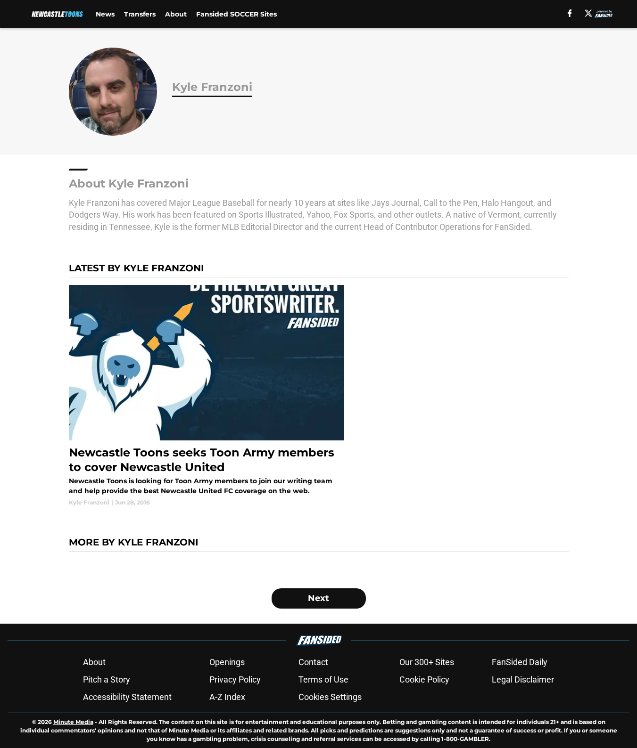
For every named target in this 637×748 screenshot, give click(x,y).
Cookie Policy (424, 679)
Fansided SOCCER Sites (236, 14)
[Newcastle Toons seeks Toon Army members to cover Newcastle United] (207, 396)
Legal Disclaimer (523, 679)
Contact (313, 662)
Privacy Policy (235, 679)
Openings (227, 662)
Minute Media (73, 721)
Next (318, 598)
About (176, 14)
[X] (588, 13)
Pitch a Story (106, 679)
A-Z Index (227, 697)
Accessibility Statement (127, 697)
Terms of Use (323, 679)
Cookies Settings (330, 697)
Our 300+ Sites (426, 662)
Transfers (140, 14)
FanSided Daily (519, 662)
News (105, 14)
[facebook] (570, 13)
